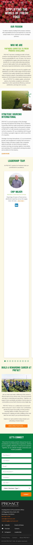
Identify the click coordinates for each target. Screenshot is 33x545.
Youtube (7, 528)
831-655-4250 (6, 516)
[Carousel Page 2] (7, 361)
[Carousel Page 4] (12, 361)
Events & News (19, 525)
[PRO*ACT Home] (8, 3)
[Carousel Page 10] (28, 361)
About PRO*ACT (25, 537)
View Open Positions (16, 426)
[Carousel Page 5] (15, 361)
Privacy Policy (6, 537)
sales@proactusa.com (8, 518)
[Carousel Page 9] (25, 361)
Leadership (18, 532)
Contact (14, 537)
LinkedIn (7, 525)
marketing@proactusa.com (10, 521)
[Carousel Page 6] (17, 361)
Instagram (7, 532)
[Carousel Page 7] (20, 361)
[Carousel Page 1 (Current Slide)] (5, 361)
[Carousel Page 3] (10, 361)
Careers (17, 528)
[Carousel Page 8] (23, 361)
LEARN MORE (5, 153)
